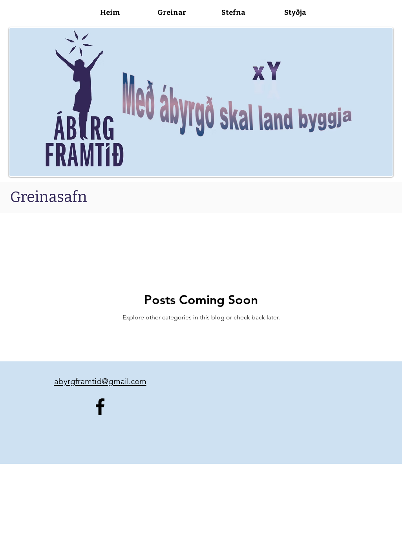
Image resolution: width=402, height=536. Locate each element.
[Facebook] (100, 406)
